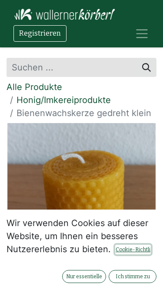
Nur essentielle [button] (84, 276)
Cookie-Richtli (133, 250)
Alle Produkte (34, 87)
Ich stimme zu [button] (133, 276)
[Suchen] (146, 67)
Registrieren (40, 33)
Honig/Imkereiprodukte (64, 100)
